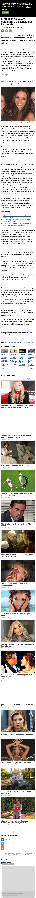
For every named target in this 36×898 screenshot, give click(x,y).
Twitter (30, 333)
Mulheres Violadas (22, 342)
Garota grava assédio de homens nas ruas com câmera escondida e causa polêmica (17, 224)
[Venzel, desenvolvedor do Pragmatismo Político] (6, 862)
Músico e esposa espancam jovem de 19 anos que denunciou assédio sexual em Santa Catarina (31, 361)
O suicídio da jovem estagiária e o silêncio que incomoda (17, 22)
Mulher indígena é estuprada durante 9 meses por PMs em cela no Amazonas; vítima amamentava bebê (5, 361)
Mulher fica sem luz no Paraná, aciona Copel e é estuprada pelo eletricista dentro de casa (22, 361)
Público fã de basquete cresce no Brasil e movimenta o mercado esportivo (13, 359)
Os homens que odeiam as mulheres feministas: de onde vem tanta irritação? (18, 220)
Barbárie (8, 342)
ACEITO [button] (5, 13)
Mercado (14, 342)
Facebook (6, 335)
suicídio (31, 342)
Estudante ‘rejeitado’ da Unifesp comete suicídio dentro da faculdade (17, 216)
